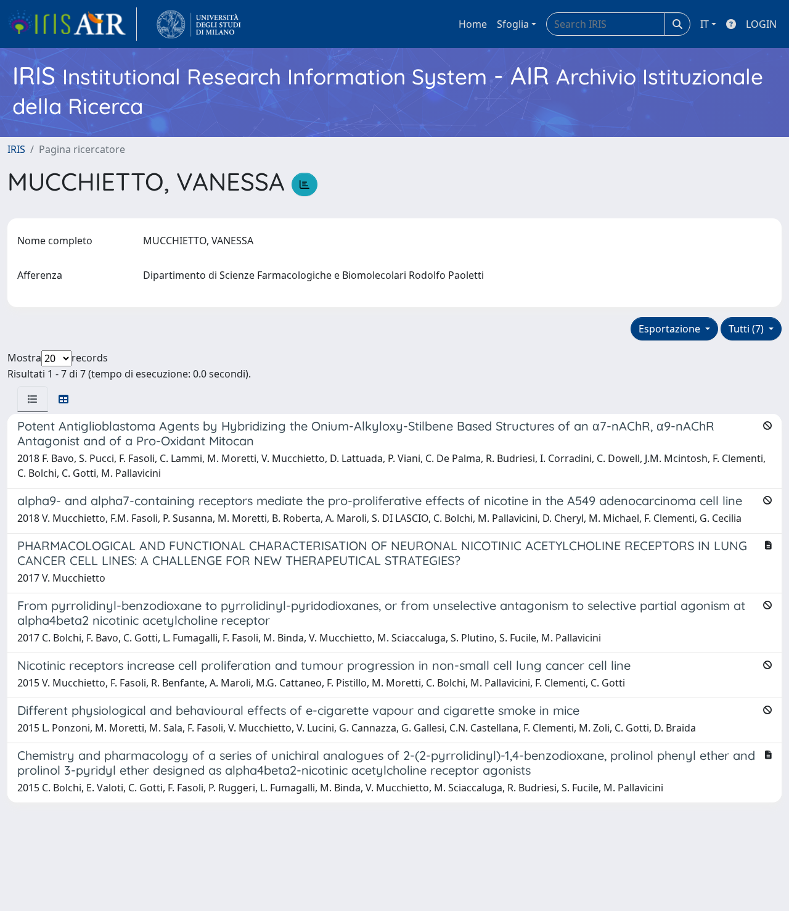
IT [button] (704, 24)
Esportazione (671, 329)
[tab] (32, 399)
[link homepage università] (199, 24)
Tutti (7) (747, 329)
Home (473, 24)
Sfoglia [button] (513, 24)
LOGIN (761, 24)
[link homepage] (72, 24)
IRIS (16, 149)
